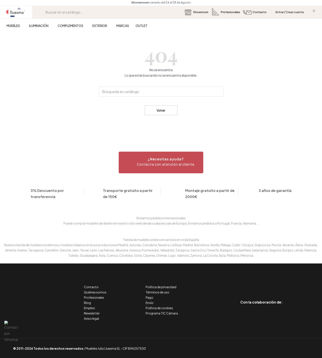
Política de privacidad (161, 287)
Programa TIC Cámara (162, 313)
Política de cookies (159, 308)
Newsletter (92, 313)
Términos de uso (157, 292)
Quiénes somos (95, 292)
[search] (42, 12)
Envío (150, 303)
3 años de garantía (275, 190)
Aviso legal (91, 318)
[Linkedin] (261, 283)
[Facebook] (241, 283)
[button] (161, 162)
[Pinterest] (251, 283)
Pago (149, 297)
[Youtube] (281, 283)
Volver (161, 110)
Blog (87, 303)
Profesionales (94, 297)
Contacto (91, 287)
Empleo (89, 308)
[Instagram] (271, 283)
